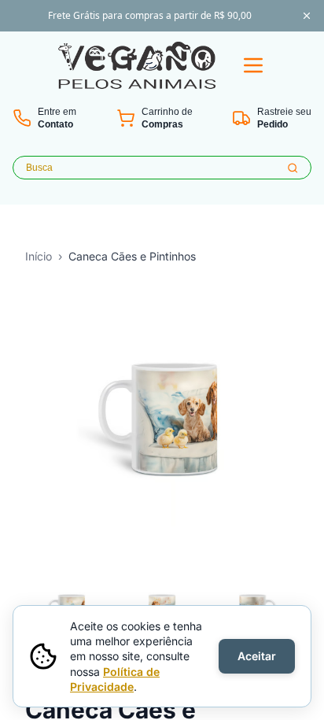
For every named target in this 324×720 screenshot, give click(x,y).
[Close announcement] (307, 16)
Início (38, 256)
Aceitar (256, 656)
